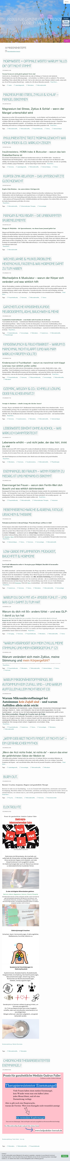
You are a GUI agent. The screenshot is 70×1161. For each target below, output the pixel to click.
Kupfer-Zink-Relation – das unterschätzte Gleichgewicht (33, 178)
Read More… (54, 82)
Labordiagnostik (19, 85)
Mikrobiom (31, 85)
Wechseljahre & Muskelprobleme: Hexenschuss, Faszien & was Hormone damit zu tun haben (33, 263)
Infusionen (55, 500)
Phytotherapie (9, 335)
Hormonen (18, 583)
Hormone (11, 167)
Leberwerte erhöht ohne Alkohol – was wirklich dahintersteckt (31, 430)
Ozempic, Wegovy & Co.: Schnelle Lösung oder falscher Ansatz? (31, 391)
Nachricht (66, 24)
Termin (66, 21)
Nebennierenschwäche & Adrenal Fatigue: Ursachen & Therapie (33, 512)
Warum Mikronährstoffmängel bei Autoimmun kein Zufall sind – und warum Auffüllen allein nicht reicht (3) (32, 684)
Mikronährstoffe (41, 85)
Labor (10, 85)
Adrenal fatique (57, 128)
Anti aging (11, 633)
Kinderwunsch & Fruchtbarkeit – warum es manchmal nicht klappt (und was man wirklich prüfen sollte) (33, 349)
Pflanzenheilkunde (35, 377)
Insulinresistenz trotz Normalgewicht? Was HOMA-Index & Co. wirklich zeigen (34, 140)
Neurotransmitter (52, 797)
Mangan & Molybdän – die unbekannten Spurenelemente (31, 218)
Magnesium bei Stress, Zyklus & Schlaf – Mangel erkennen (30, 97)
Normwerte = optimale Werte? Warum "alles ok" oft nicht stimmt (34, 63)
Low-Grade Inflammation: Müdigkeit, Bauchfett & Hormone (29, 554)
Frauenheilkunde (37, 128)
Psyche (10, 797)
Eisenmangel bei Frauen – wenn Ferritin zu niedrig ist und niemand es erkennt (33, 473)
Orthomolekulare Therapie (28, 206)
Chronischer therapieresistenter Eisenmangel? (26, 1063)
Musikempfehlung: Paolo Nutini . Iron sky (13, 1139)
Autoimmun (44, 333)
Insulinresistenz (21, 419)
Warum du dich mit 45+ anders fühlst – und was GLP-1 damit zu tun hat (34, 600)
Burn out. (10, 777)
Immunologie (42, 206)
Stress (48, 128)
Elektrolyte (12, 807)
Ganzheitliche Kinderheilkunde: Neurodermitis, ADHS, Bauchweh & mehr (30, 309)
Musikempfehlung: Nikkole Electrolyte (12, 1044)
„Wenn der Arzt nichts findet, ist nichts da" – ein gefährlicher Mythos (34, 741)
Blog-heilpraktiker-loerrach (13, 51)
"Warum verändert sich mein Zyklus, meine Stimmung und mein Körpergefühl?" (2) (32, 645)
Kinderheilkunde (12, 333)
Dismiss (65, 1156)
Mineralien (24, 1051)
